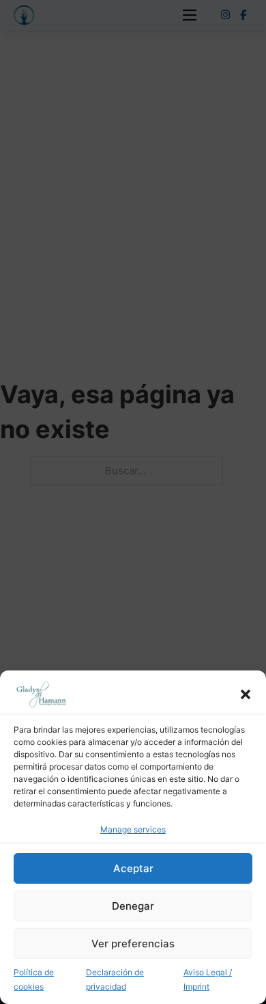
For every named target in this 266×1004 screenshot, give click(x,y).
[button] (245, 694)
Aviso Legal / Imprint (207, 979)
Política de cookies (34, 979)
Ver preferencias (133, 943)
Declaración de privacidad (115, 979)
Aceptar (133, 868)
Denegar (133, 905)
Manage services (133, 829)
